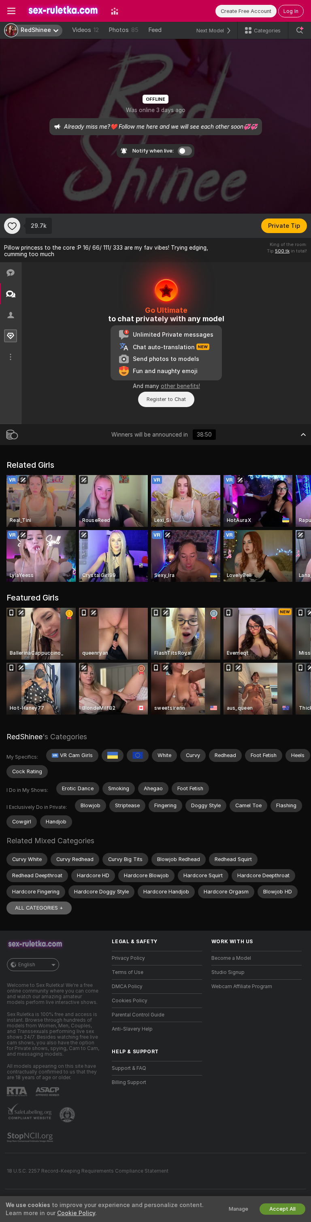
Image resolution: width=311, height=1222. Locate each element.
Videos (85, 30)
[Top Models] (115, 11)
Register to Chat (166, 399)
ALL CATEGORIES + (39, 908)
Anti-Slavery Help (132, 1029)
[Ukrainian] (113, 755)
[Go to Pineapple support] (68, 1114)
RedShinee (24, 736)
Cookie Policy (76, 1213)
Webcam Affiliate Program (241, 986)
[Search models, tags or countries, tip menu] (299, 30)
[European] (138, 755)
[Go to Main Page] (63, 11)
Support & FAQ (129, 1068)
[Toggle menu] (11, 11)
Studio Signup (228, 972)
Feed (155, 30)
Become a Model (231, 958)
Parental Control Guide (138, 1015)
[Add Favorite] (12, 226)
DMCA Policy (127, 986)
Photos (123, 30)
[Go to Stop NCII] (31, 1137)
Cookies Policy (129, 1000)
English (26, 964)
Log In (290, 11)
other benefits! (180, 386)
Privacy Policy (128, 958)
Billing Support (129, 1082)
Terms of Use (127, 972)
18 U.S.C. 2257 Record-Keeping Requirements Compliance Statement (87, 1171)
